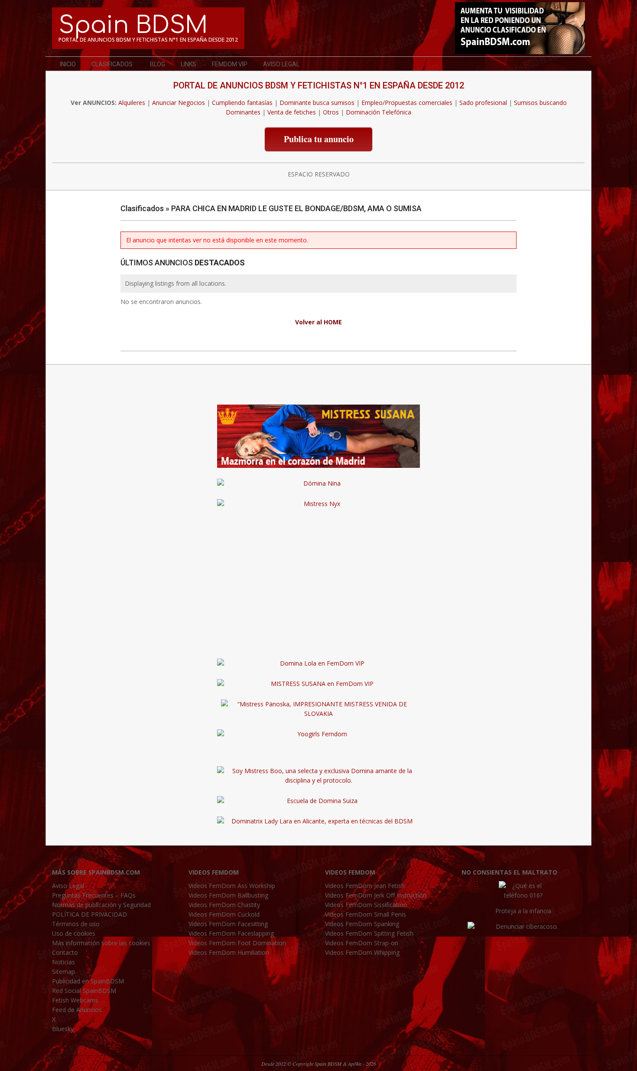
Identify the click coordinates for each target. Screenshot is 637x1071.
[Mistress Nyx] (318, 504)
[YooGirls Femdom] (318, 734)
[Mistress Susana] (318, 409)
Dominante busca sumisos (317, 102)
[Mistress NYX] (318, 643)
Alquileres (131, 102)
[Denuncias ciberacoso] (523, 926)
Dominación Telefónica (378, 112)
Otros (331, 112)
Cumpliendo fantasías (242, 102)
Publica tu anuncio (319, 139)
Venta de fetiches (291, 112)
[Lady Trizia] (318, 389)
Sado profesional (483, 102)
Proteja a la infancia (523, 911)
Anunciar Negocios (178, 102)
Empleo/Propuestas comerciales (406, 102)
